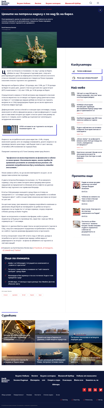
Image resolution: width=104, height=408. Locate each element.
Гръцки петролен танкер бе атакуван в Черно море (16, 361)
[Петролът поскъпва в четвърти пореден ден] (85, 331)
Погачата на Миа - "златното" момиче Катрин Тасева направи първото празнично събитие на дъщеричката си (91, 226)
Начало (5, 9)
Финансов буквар (73, 3)
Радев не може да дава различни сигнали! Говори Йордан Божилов (91, 185)
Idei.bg (100, 400)
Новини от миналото (86, 376)
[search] (91, 3)
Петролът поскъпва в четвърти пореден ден (85, 338)
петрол (6, 295)
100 (43, 380)
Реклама (29, 395)
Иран (40, 295)
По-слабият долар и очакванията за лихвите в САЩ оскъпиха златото (85, 360)
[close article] (100, 10)
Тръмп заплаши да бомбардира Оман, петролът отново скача (51, 361)
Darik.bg (65, 400)
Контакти (38, 395)
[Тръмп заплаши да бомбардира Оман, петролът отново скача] (52, 354)
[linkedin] (95, 390)
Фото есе (78, 380)
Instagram (49, 248)
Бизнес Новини (23, 3)
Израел (32, 295)
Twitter (17, 250)
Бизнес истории (53, 3)
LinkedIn (8, 250)
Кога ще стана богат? (87, 78)
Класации (67, 380)
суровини (14, 295)
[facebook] (84, 390)
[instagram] (89, 390)
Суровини (20, 9)
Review (38, 3)
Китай (23, 295)
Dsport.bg (76, 400)
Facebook (38, 248)
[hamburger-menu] (98, 3)
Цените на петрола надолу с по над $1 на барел (38, 9)
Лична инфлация (84, 71)
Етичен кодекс (48, 395)
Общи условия (6, 395)
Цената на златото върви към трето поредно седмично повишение (17, 337)
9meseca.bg (86, 235)
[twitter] (100, 390)
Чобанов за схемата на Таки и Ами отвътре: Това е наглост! (91, 199)
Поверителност (19, 395)
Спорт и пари (54, 380)
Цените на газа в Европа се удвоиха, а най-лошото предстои (51, 338)
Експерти (35, 380)
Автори (56, 384)
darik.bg (84, 191)
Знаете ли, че (92, 380)
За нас (58, 395)
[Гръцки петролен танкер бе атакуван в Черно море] (18, 354)
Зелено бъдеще (20, 380)
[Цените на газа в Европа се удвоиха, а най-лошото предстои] (52, 331)
